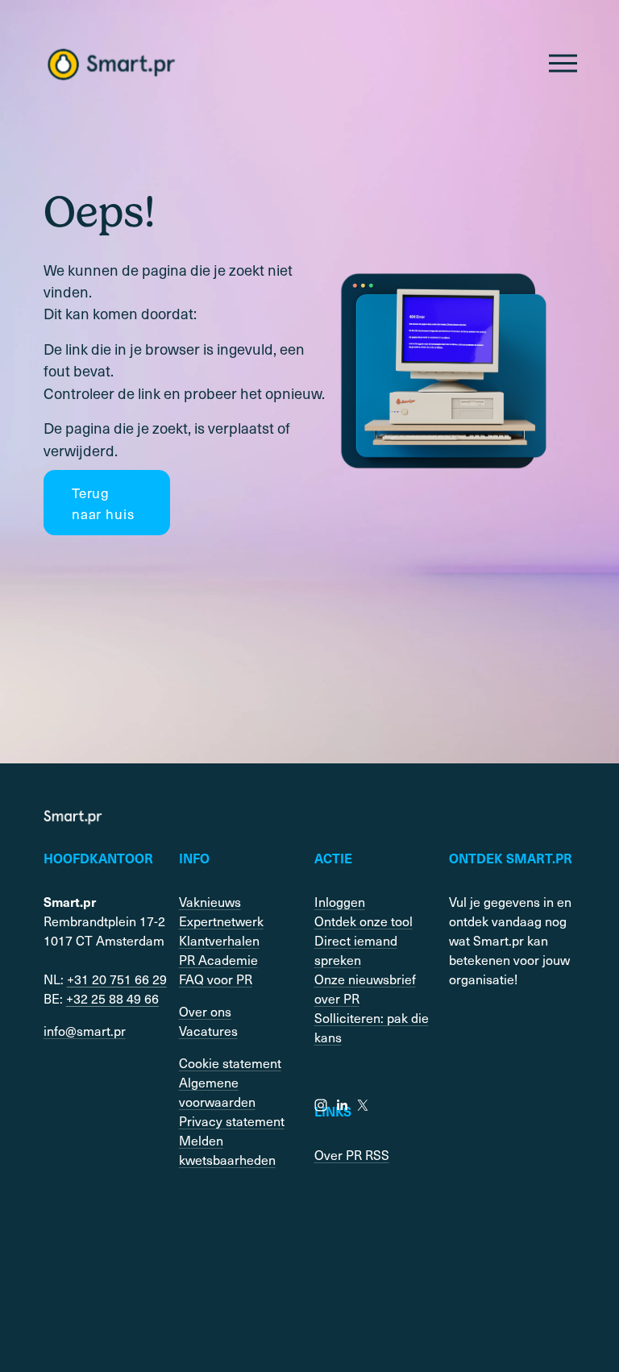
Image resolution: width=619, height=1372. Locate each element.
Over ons (205, 1011)
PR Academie (218, 959)
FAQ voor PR (215, 978)
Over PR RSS (351, 1154)
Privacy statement (232, 1120)
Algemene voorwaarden (217, 1091)
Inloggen (339, 901)
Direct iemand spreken (355, 949)
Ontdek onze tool (363, 920)
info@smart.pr (85, 1030)
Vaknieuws (210, 901)
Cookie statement (230, 1062)
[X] (362, 1105)
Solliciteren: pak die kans (371, 1027)
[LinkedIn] (341, 1105)
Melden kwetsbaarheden (227, 1149)
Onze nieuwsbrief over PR (365, 988)
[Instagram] (320, 1105)
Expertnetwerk (221, 920)
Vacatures (208, 1030)
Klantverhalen (219, 940)
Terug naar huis (103, 503)
